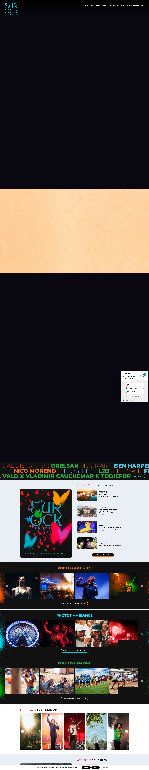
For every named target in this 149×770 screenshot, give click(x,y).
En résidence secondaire (135, 5)
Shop (123, 5)
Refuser (95, 767)
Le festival (114, 5)
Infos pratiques (100, 5)
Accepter (86, 767)
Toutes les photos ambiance (74, 651)
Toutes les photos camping (74, 698)
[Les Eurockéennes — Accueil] (16, 8)
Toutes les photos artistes (74, 603)
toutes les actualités (103, 555)
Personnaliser (106, 767)
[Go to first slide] (142, 633)
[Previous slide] (7, 586)
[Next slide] (142, 586)
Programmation (87, 5)
